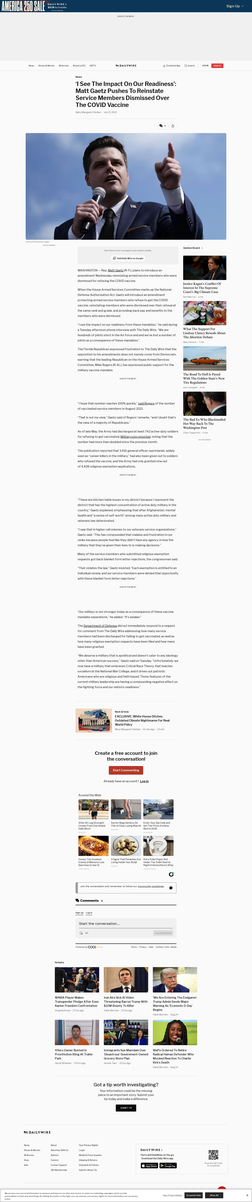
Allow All (214, 1195)
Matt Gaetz (116, 270)
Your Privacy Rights (88, 1145)
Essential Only (194, 1195)
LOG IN (205, 65)
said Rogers (146, 403)
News (31, 65)
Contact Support (59, 1165)
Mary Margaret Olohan (88, 112)
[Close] (247, 1195)
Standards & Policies (89, 1165)
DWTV (93, 65)
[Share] (172, 126)
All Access (64, 65)
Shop (26, 1160)
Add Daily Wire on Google (130, 258)
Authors (55, 1155)
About (54, 1145)
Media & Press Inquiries (90, 1155)
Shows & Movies (46, 65)
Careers (55, 1160)
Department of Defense (100, 626)
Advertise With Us (59, 1150)
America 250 (79, 65)
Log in (144, 781)
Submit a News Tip (88, 1170)
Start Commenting (126, 770)
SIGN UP (217, 66)
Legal (81, 1150)
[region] (126, 1195)
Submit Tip (126, 1108)
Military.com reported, (135, 436)
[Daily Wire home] (126, 65)
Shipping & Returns (88, 1160)
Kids (26, 1165)
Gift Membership (59, 1170)
